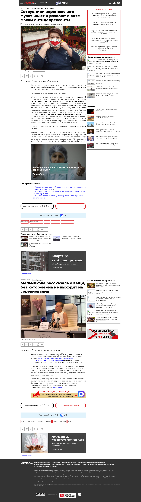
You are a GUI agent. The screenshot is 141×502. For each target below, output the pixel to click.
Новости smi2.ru (27, 274)
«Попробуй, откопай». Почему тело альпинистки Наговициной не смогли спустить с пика (107, 305)
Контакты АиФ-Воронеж (42, 464)
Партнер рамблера (52, 494)
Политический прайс (73, 464)
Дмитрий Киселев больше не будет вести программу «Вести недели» (107, 137)
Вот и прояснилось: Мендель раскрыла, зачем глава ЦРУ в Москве (108, 130)
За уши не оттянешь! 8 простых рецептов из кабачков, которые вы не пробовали (108, 285)
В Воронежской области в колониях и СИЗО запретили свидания (71, 238)
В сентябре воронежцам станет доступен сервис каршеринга (104, 23)
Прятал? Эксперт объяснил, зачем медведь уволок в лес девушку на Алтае (107, 292)
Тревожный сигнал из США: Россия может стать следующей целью (107, 123)
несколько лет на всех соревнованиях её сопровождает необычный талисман (52, 359)
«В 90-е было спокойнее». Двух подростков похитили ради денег (107, 87)
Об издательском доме (42, 462)
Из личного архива (39, 71)
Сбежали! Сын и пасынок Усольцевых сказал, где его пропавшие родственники (108, 298)
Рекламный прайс (58, 464)
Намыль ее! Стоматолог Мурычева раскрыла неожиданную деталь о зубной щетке (107, 68)
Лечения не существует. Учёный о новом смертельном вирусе (107, 94)
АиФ (33, 339)
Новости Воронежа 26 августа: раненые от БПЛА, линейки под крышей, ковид (104, 15)
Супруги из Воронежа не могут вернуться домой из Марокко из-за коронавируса (40, 238)
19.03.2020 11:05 (25, 8)
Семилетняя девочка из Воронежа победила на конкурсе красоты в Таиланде (104, 32)
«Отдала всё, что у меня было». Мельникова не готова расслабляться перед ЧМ (104, 40)
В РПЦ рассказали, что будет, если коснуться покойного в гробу (107, 144)
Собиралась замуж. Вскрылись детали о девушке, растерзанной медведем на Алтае (107, 312)
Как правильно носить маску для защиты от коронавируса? (57, 168)
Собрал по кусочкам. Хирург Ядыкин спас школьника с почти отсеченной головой (108, 81)
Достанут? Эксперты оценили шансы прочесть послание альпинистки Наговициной (108, 75)
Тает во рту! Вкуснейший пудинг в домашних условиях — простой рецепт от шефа (107, 319)
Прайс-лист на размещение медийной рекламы (98, 464)
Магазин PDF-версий (69, 462)
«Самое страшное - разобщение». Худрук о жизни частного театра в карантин (40, 244)
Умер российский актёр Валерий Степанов (106, 110)
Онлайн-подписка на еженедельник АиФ (91, 462)
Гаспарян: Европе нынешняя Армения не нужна (105, 116)
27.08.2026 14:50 (26, 280)
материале (57, 387)
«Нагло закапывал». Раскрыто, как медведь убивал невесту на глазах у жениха (107, 61)
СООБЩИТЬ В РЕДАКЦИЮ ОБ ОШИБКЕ (45, 466)
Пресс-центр (56, 462)
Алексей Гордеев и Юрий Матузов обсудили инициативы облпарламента (104, 48)
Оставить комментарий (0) (70, 206)
